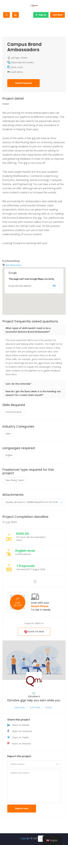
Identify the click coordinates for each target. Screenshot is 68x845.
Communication (13, 411)
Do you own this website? (20, 286)
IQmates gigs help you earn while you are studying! (34, 700)
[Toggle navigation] (6, 15)
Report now (21, 808)
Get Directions (13, 265)
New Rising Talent (14, 480)
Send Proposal (23, 83)
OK (54, 286)
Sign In (42, 14)
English (8, 455)
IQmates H (34, 696)
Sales (8, 433)
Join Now (57, 14)
